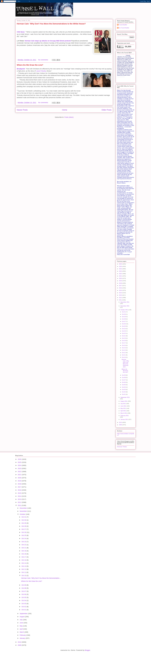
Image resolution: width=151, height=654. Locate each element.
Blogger (87, 650)
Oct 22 (124, 333)
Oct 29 (124, 316)
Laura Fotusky (41, 71)
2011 (120, 300)
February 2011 (125, 415)
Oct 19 (124, 338)
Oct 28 (124, 319)
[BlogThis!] (54, 60)
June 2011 (124, 406)
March (22, 632)
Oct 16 (124, 345)
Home (64, 110)
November (23, 511)
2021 (120, 276)
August (22, 617)
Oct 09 (124, 375)
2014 (120, 292)
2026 (120, 264)
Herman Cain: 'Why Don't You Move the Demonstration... (125, 363)
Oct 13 (124, 350)
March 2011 (124, 413)
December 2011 (125, 302)
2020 (120, 278)
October (23, 514)
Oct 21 (124, 336)
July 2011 (123, 403)
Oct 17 (124, 343)
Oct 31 (124, 312)
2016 (120, 288)
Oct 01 (124, 394)
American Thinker (122, 446)
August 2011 (124, 401)
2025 (120, 266)
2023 (120, 271)
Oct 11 (124, 355)
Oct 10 (124, 357)
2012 (120, 297)
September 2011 (125, 397)
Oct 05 (124, 384)
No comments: (43, 60)
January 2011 (124, 419)
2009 (120, 424)
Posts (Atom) (68, 117)
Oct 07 (124, 380)
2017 (120, 285)
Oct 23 (124, 331)
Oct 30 (124, 314)
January (23, 638)
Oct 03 (124, 389)
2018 (120, 283)
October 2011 (124, 309)
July (21, 620)
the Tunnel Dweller (124, 28)
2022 (120, 273)
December (23, 508)
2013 (120, 295)
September (24, 613)
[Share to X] (56, 60)
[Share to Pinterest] (59, 60)
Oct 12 (124, 352)
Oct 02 (124, 392)
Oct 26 (124, 323)
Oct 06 (124, 382)
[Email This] (53, 60)
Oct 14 (124, 347)
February (23, 635)
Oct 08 (124, 377)
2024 (120, 268)
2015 (120, 290)
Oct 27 (124, 321)
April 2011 (123, 410)
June (22, 623)
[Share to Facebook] (58, 60)
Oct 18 (124, 340)
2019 (120, 280)
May (21, 626)
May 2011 (123, 408)
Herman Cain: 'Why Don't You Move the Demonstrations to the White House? (51, 24)
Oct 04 (124, 387)
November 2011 (125, 306)
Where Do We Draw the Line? (30, 65)
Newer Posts (22, 110)
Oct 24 (124, 328)
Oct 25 (124, 326)
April (21, 629)
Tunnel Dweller (123, 24)
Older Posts (107, 110)
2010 (120, 422)
